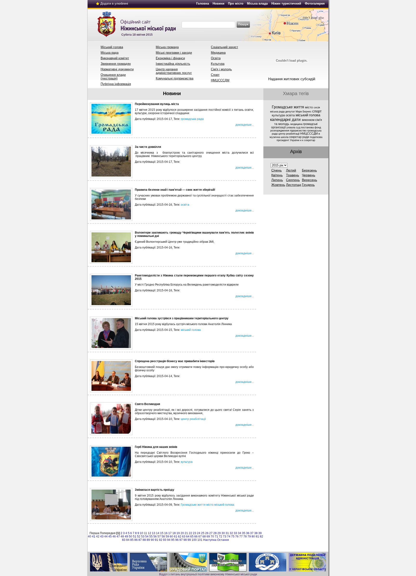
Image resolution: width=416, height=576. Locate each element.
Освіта (216, 58)
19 (178, 533)
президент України (288, 140)
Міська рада (109, 52)
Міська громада (167, 47)
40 (89, 536)
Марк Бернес (304, 111)
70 (212, 536)
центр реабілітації (193, 419)
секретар (309, 140)
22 (190, 533)
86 (136, 540)
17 (170, 533)
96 (177, 540)
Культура (217, 63)
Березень (309, 170)
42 (97, 536)
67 (200, 536)
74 (228, 536)
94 (168, 540)
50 (130, 536)
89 (148, 540)
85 (132, 540)
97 (181, 540)
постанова (307, 127)
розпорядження (280, 130)
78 (245, 536)
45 (110, 536)
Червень (308, 175)
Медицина (218, 52)
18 (174, 533)
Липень (277, 180)
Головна (202, 3)
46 (114, 536)
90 (152, 540)
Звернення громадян (116, 63)
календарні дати (286, 119)
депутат (290, 111)
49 (126, 536)
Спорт (215, 75)
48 (122, 536)
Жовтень (278, 185)
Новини (218, 3)
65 (192, 536)
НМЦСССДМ (220, 80)
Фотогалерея (315, 3)
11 (145, 533)
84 (128, 540)
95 (173, 540)
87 (140, 540)
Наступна (209, 540)
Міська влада (257, 3)
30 (223, 533)
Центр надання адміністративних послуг (174, 71)
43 (102, 536)
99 (189, 540)
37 (252, 533)
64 (187, 536)
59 (167, 536)
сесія (317, 107)
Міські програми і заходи (174, 52)
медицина (296, 124)
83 (123, 540)
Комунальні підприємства (174, 78)
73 (224, 536)
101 (199, 540)
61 (175, 536)
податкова (316, 137)
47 (118, 536)
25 (202, 533)
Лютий (291, 170)
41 (93, 536)
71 (216, 536)
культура (187, 462)
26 (206, 533)
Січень (276, 170)
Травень (292, 175)
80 (253, 536)
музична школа (279, 137)
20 (182, 533)
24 (198, 533)
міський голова (191, 330)
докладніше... (244, 124)
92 (160, 540)
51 (134, 536)
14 (157, 533)
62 (179, 536)
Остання (223, 540)
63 (183, 536)
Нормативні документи (117, 69)
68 (204, 536)
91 (156, 540)
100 (194, 540)
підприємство (298, 130)
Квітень (277, 175)
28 (215, 533)
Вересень (309, 180)
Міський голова (112, 47)
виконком (308, 120)
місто (210, 504)
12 (149, 533)
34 (239, 533)
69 (208, 536)
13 (153, 533)
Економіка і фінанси (170, 58)
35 (243, 533)
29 (219, 533)
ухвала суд (293, 127)
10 (141, 533)
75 (232, 536)
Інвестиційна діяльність (173, 63)
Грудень (308, 185)
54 (147, 536)
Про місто (235, 3)
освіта (185, 204)
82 (261, 536)
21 (186, 533)
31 (227, 533)
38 (256, 533)
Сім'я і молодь (221, 69)
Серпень (293, 180)
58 (163, 536)
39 (260, 533)
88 (144, 540)
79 (249, 536)
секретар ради (299, 137)
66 (196, 536)
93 (164, 540)
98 (185, 540)
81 (257, 536)
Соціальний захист (224, 47)
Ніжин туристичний (286, 3)
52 (138, 536)
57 (159, 536)
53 (142, 536)
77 (241, 536)
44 (106, 536)
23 (194, 533)
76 (237, 536)
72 (220, 536)
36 (247, 533)
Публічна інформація (116, 84)
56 (155, 536)
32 (231, 533)
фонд (317, 127)
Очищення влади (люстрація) (113, 76)
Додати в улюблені (114, 3)
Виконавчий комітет (115, 58)
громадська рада (192, 119)
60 (171, 536)
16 (166, 533)
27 (211, 533)
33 (235, 533)
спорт (317, 111)
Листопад (293, 185)
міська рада (277, 111)
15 (161, 533)
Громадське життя (193, 504)
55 (151, 536)
